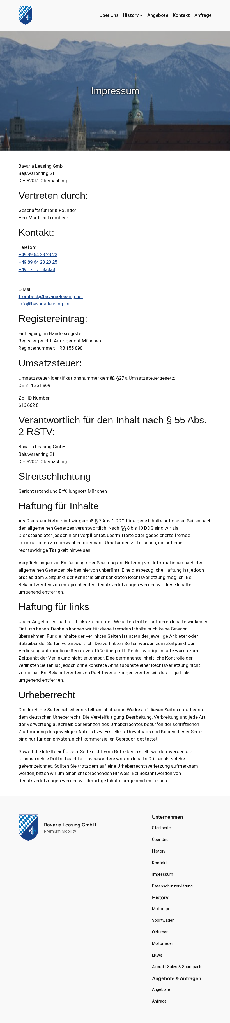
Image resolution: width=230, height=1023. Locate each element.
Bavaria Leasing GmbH (70, 825)
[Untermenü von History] (141, 15)
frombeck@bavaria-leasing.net (51, 296)
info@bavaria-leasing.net (45, 304)
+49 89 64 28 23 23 (38, 254)
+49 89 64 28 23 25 (38, 262)
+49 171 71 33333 (37, 269)
